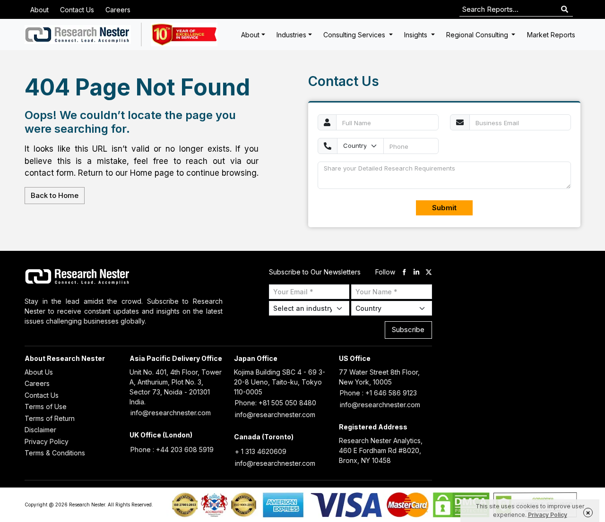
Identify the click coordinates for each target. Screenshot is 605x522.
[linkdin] (416, 272)
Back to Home (54, 195)
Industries (291, 35)
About (39, 10)
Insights (416, 35)
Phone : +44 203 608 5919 (172, 449)
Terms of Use (46, 406)
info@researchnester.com (170, 413)
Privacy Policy (47, 441)
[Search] (564, 10)
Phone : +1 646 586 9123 (378, 393)
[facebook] (404, 272)
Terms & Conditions (55, 453)
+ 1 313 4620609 (260, 451)
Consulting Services (355, 35)
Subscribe (408, 329)
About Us (39, 372)
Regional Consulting (478, 35)
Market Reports (551, 35)
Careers (117, 10)
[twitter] (428, 272)
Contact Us (77, 10)
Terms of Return (50, 418)
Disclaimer (40, 430)
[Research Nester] (78, 34)
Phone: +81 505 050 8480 (275, 403)
